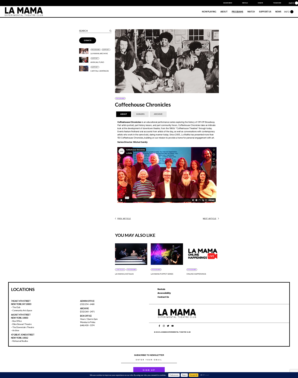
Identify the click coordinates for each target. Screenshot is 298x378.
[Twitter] (168, 326)
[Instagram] (164, 326)
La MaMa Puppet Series (162, 274)
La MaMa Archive (99, 53)
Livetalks (120, 269)
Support (106, 49)
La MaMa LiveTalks (124, 274)
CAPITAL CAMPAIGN (99, 71)
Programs (120, 98)
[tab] (123, 114)
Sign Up (149, 370)
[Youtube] (172, 326)
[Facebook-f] (159, 326)
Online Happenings (196, 274)
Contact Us (163, 297)
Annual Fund (97, 62)
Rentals (161, 289)
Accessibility (164, 293)
